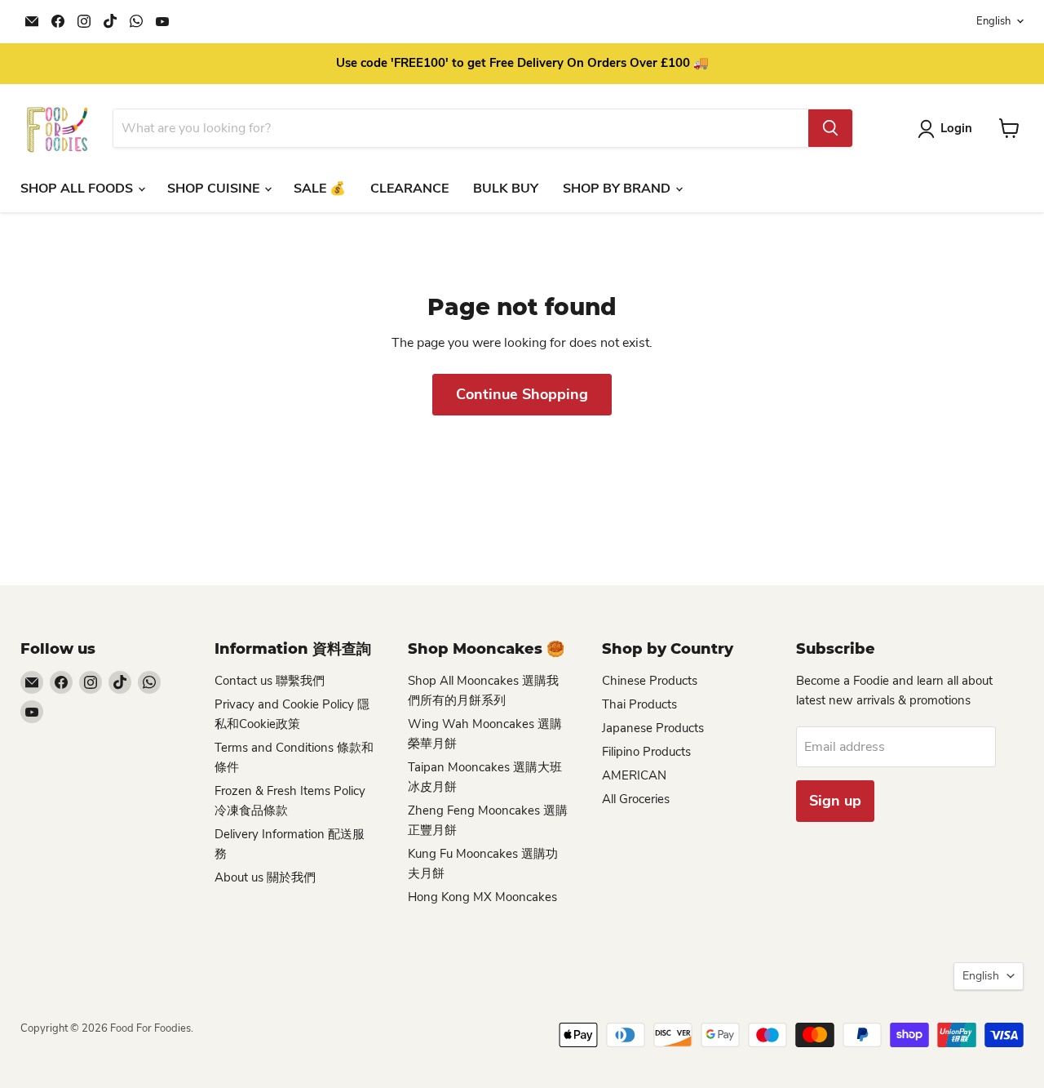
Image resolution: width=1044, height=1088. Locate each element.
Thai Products (639, 704)
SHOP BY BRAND (618, 189)
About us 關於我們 (265, 877)
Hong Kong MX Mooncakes (482, 897)
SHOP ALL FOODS (78, 189)
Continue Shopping (522, 394)
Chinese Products (649, 681)
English (993, 21)
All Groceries (636, 799)
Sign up (835, 800)
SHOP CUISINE (215, 189)
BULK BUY (505, 189)
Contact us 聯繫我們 (270, 681)
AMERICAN (634, 775)
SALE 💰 (320, 189)
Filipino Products (646, 752)
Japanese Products (653, 728)
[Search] (830, 128)
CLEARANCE (409, 189)
